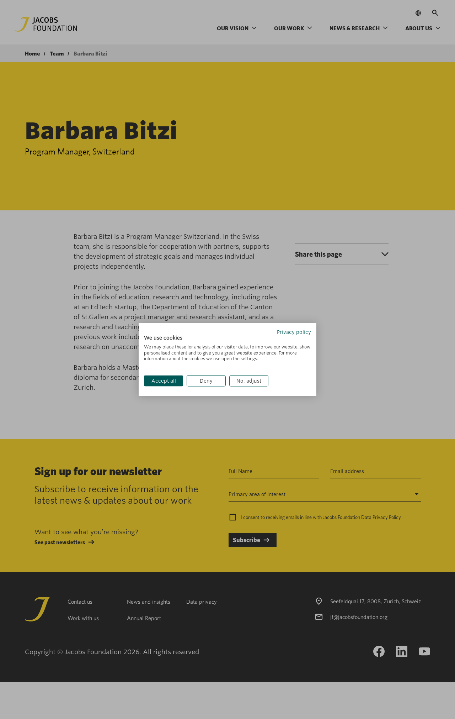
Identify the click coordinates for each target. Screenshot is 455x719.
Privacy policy (294, 332)
